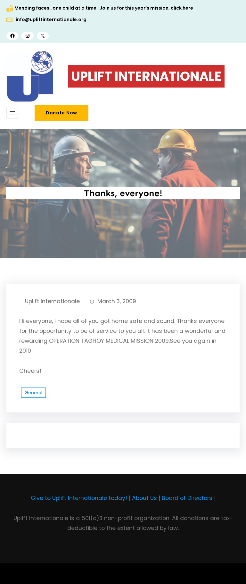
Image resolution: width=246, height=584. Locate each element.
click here (182, 8)
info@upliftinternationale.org (51, 19)
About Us (144, 498)
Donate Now (61, 113)
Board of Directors (187, 498)
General (33, 392)
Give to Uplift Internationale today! (79, 498)
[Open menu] (12, 113)
